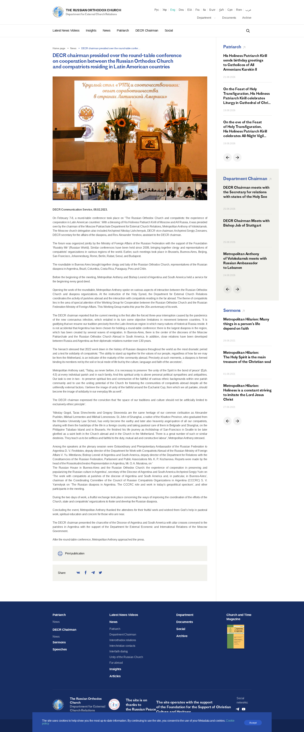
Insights (91, 30)
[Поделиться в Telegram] (93, 573)
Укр (165, 9)
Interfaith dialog (118, 651)
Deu (181, 9)
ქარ (221, 9)
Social (169, 30)
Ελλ (189, 9)
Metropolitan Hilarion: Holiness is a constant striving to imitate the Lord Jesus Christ (247, 392)
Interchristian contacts (122, 645)
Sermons (59, 642)
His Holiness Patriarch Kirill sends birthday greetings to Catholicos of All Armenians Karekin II (245, 62)
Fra (197, 9)
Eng (172, 9)
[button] (202, 130)
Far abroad (116, 662)
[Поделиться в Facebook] (85, 573)
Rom (239, 9)
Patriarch (123, 30)
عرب (248, 9)
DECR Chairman (147, 30)
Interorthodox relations (122, 640)
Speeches (60, 649)
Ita (204, 9)
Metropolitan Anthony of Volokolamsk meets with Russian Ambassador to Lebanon (245, 261)
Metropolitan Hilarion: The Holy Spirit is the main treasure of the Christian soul (247, 357)
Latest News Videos (66, 30)
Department (204, 17)
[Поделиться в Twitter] (100, 573)
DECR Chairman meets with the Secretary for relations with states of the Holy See (246, 192)
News (107, 30)
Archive (246, 17)
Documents (229, 17)
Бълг (212, 9)
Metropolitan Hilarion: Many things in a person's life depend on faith (246, 324)
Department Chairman (122, 634)
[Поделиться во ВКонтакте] (78, 573)
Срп (230, 9)
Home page (59, 48)
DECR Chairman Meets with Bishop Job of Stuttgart (246, 222)
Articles (115, 676)
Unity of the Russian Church (126, 657)
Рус (156, 9)
